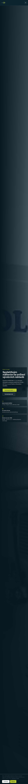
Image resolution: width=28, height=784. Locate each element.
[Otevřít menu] (25, 2)
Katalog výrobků (9, 390)
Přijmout (13, 781)
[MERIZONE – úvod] (3, 2)
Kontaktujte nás (9, 394)
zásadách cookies (15, 778)
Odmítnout (5, 781)
